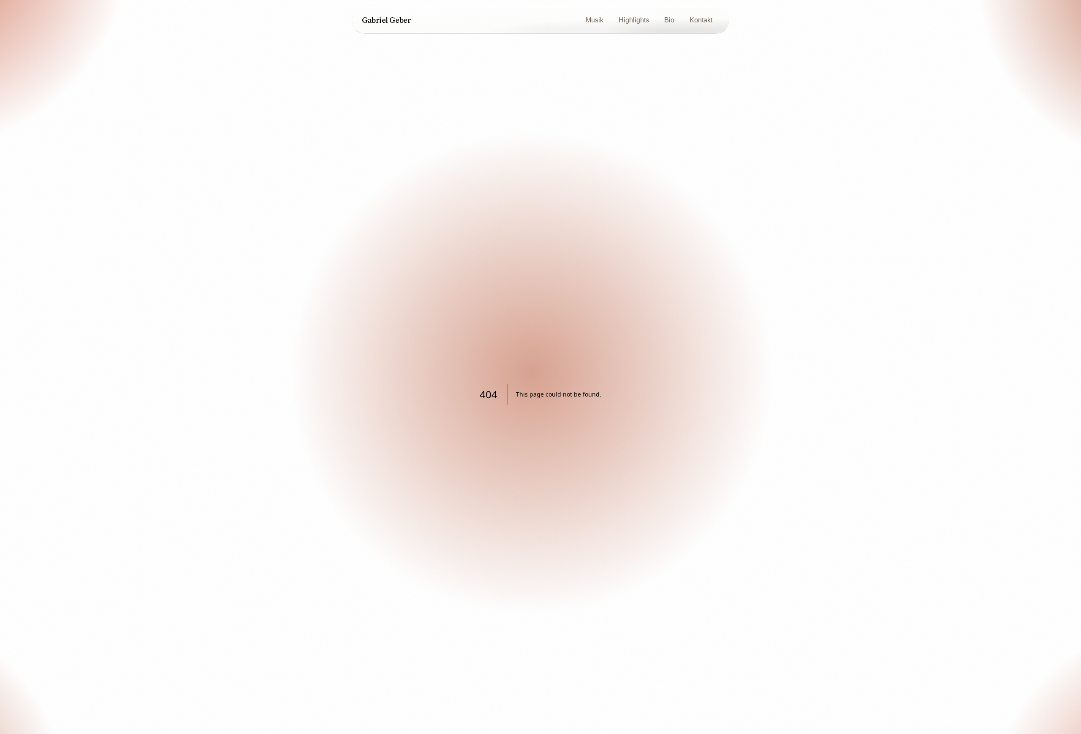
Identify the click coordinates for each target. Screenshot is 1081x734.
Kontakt (701, 20)
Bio (669, 20)
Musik (594, 20)
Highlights (634, 20)
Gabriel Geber (386, 20)
